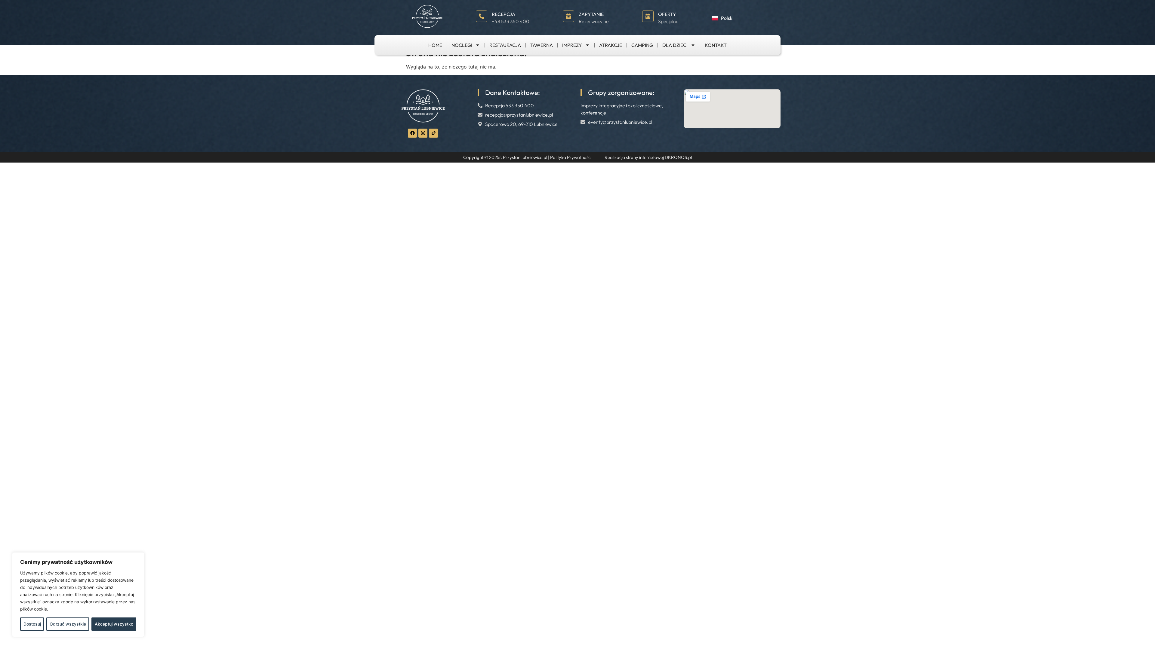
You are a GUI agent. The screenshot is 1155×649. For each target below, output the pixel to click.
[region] (78, 594)
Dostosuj (32, 623)
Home (435, 45)
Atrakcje (610, 45)
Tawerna (541, 45)
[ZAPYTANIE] (568, 16)
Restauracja (505, 45)
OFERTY (667, 14)
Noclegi (461, 45)
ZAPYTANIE (591, 14)
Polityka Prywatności (570, 157)
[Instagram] (422, 133)
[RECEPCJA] (481, 16)
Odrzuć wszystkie (68, 623)
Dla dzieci (675, 45)
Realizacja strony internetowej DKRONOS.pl (648, 157)
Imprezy (572, 45)
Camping (642, 45)
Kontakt (716, 45)
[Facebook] (412, 133)
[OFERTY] (648, 16)
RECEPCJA (503, 14)
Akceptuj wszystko (114, 623)
